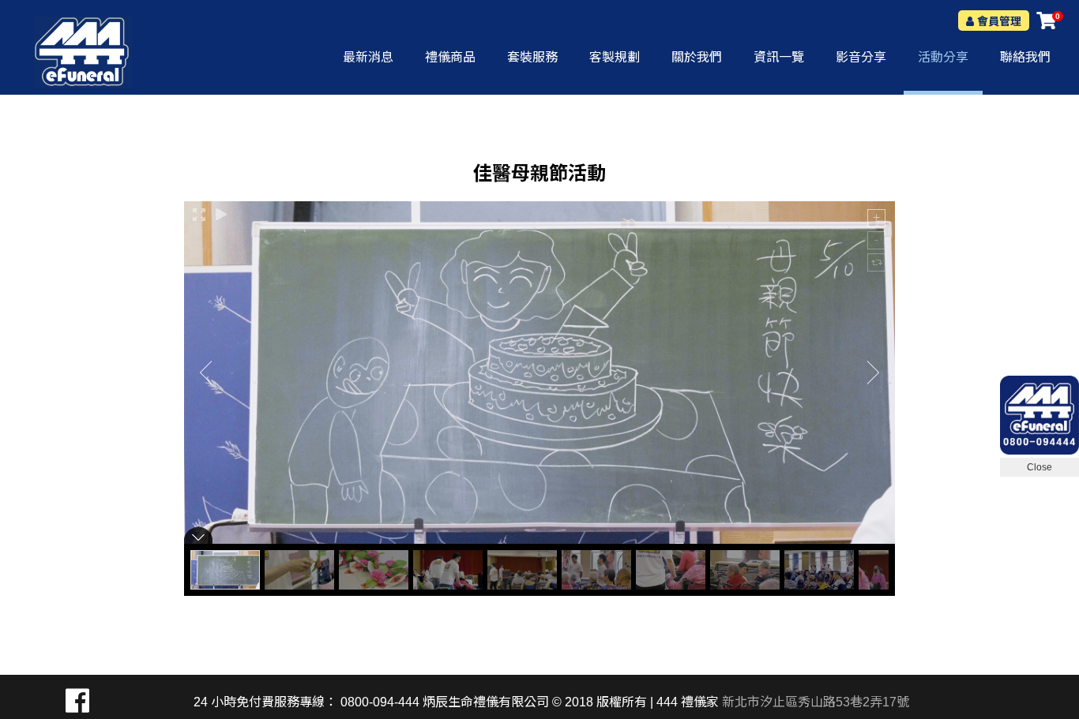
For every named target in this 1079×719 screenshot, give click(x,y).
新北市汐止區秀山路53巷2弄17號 (815, 702)
